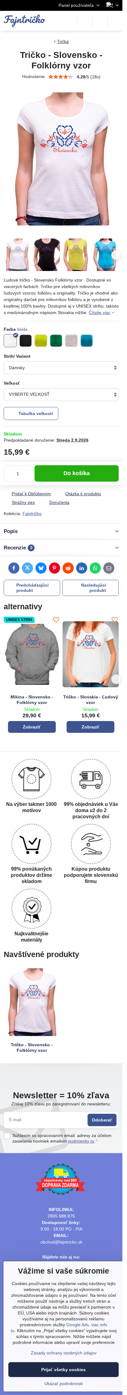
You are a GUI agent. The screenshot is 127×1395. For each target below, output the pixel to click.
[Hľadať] (84, 21)
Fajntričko (32, 513)
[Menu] (115, 21)
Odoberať (102, 1119)
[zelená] (56, 341)
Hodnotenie (33, 76)
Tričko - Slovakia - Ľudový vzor (90, 699)
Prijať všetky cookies (63, 1369)
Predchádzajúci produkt (32, 588)
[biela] (10, 341)
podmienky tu (81, 1141)
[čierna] (25, 341)
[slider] (60, 76)
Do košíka (76, 473)
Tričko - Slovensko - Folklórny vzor (32, 1047)
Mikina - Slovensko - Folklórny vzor (31, 699)
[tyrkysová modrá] (86, 341)
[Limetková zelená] (40, 341)
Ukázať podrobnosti (63, 1383)
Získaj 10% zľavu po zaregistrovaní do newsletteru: (61, 1103)
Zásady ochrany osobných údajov (63, 1352)
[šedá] (71, 341)
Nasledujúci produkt (93, 588)
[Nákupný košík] (99, 21)
